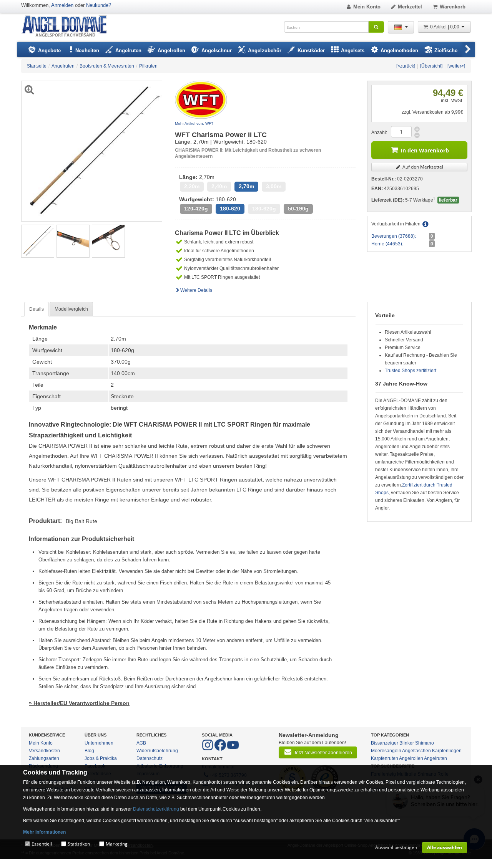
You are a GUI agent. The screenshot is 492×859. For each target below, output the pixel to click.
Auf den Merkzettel (422, 167)
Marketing (117, 844)
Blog (89, 750)
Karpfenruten (384, 758)
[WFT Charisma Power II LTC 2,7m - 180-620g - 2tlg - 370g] (37, 240)
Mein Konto (367, 7)
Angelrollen (411, 758)
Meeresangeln (386, 750)
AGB (141, 743)
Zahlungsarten (44, 758)
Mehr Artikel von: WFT (194, 123)
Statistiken (79, 844)
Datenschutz (149, 758)
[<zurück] (405, 66)
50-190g (298, 209)
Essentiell (42, 844)
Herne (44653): (387, 244)
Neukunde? (98, 5)
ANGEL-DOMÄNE (68, 26)
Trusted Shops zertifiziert (410, 370)
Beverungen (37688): (393, 236)
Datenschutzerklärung (156, 809)
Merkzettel (410, 7)
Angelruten (435, 758)
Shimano (424, 743)
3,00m (273, 186)
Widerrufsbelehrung (157, 750)
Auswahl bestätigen (396, 847)
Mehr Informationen (44, 832)
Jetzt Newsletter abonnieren (323, 752)
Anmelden (62, 5)
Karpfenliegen (447, 750)
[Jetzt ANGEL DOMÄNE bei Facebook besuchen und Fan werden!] (208, 749)
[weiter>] (456, 66)
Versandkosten (44, 750)
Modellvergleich (71, 309)
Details (36, 309)
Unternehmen (99, 743)
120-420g (196, 209)
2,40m (219, 186)
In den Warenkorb (425, 150)
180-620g (264, 209)
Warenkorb (452, 7)
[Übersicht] (431, 66)
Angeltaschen (416, 750)
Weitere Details (196, 290)
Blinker (406, 743)
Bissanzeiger (384, 743)
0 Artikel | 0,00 (445, 27)
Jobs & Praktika (101, 758)
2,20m (191, 186)
